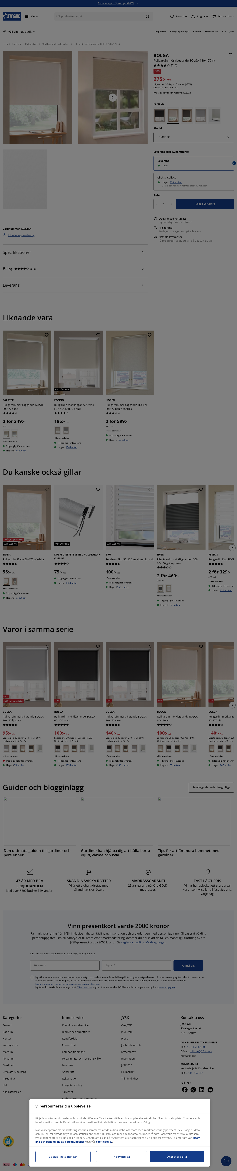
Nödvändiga (122, 1156)
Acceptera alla (177, 1156)
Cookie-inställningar (63, 1156)
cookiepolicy (104, 1141)
